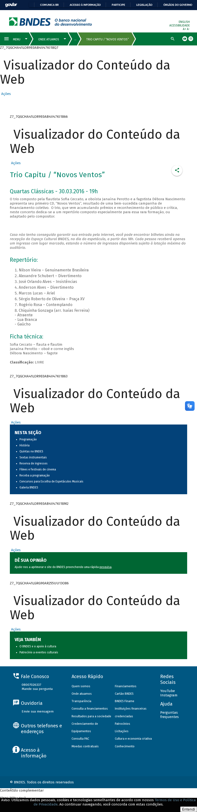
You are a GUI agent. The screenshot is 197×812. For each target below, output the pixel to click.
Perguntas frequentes (169, 714)
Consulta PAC (80, 738)
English (184, 22)
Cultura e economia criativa (133, 738)
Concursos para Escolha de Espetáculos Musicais (51, 481)
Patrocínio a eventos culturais (38, 652)
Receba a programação (34, 475)
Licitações (122, 731)
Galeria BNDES (28, 487)
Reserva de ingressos (33, 463)
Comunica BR (49, 4)
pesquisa (105, 567)
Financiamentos (125, 686)
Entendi (188, 809)
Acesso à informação (85, 4)
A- (188, 29)
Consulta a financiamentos (90, 708)
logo (50, 21)
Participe (118, 4)
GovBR (11, 5)
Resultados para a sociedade (91, 716)
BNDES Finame (124, 701)
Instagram (169, 695)
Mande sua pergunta (37, 689)
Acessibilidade (179, 25)
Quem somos (81, 686)
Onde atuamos (82, 693)
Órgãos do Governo (177, 4)
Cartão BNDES (124, 693)
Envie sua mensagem (38, 711)
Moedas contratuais (85, 746)
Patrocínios (122, 723)
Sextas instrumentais (33, 457)
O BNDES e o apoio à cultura (37, 646)
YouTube (167, 691)
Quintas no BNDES (31, 451)
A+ (185, 29)
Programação (28, 439)
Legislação (144, 4)
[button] (5, 94)
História (24, 445)
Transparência (81, 701)
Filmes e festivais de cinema (37, 469)
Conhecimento (125, 746)
